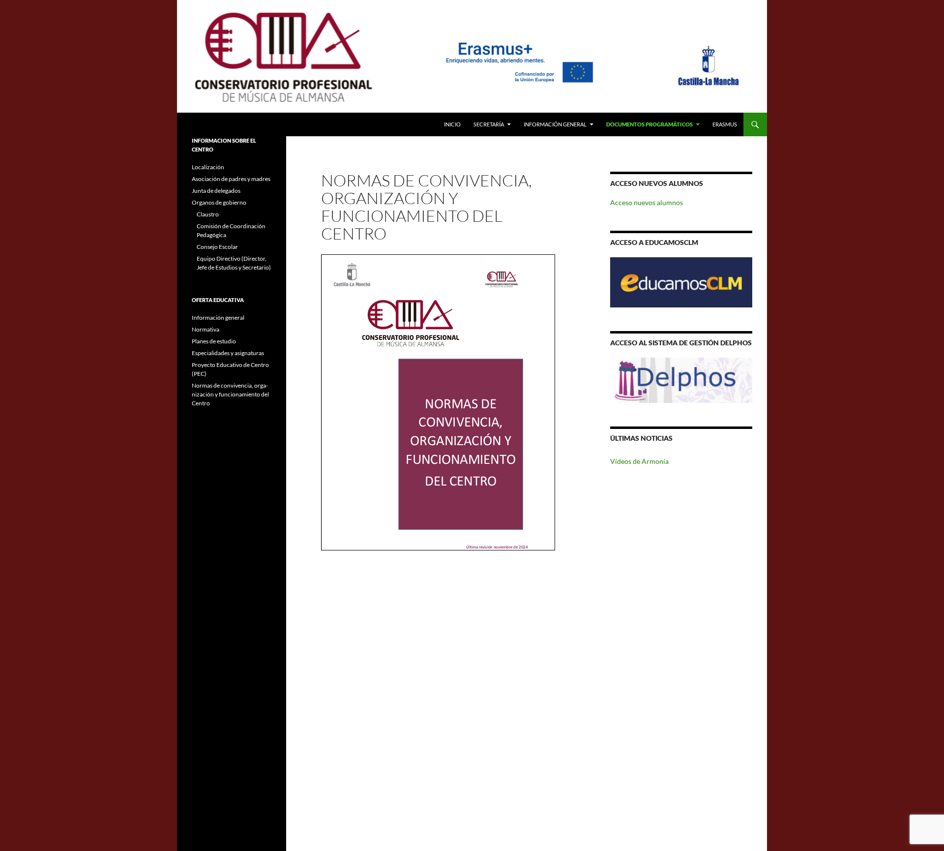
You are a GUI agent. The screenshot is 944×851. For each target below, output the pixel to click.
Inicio (452, 124)
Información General (555, 124)
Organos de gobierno (219, 202)
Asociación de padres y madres (231, 178)
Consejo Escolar (217, 246)
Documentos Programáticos (649, 124)
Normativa (205, 329)
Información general (218, 317)
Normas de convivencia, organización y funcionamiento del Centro (230, 394)
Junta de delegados (216, 190)
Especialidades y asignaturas (228, 353)
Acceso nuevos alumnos (646, 202)
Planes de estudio (214, 341)
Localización (208, 167)
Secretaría (488, 124)
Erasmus (724, 124)
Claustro (208, 214)
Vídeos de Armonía (639, 461)
